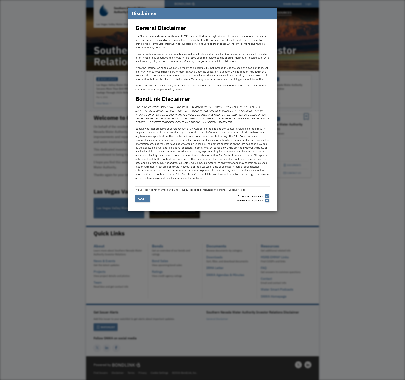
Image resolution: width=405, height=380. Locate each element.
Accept (143, 198)
